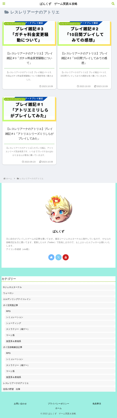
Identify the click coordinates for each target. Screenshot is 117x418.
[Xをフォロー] (58, 257)
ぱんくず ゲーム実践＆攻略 (58, 3)
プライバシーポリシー (58, 403)
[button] (106, 355)
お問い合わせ (20, 403)
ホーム (58, 408)
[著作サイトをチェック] (51, 257)
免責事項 (96, 403)
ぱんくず (58, 231)
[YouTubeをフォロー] (66, 257)
